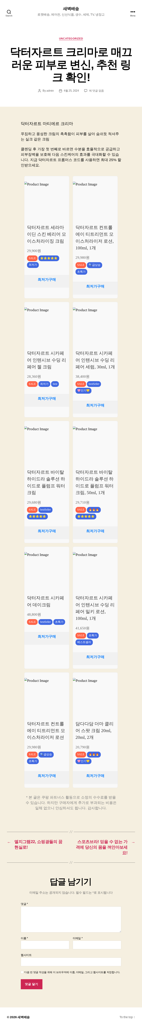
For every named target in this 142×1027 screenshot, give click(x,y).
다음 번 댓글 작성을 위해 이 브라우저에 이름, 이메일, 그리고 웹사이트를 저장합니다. (72, 972)
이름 (24, 938)
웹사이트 (26, 955)
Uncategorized (71, 38)
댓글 (24, 903)
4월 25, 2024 (71, 90)
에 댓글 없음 (96, 90)
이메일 (78, 938)
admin (50, 90)
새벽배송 (71, 9)
